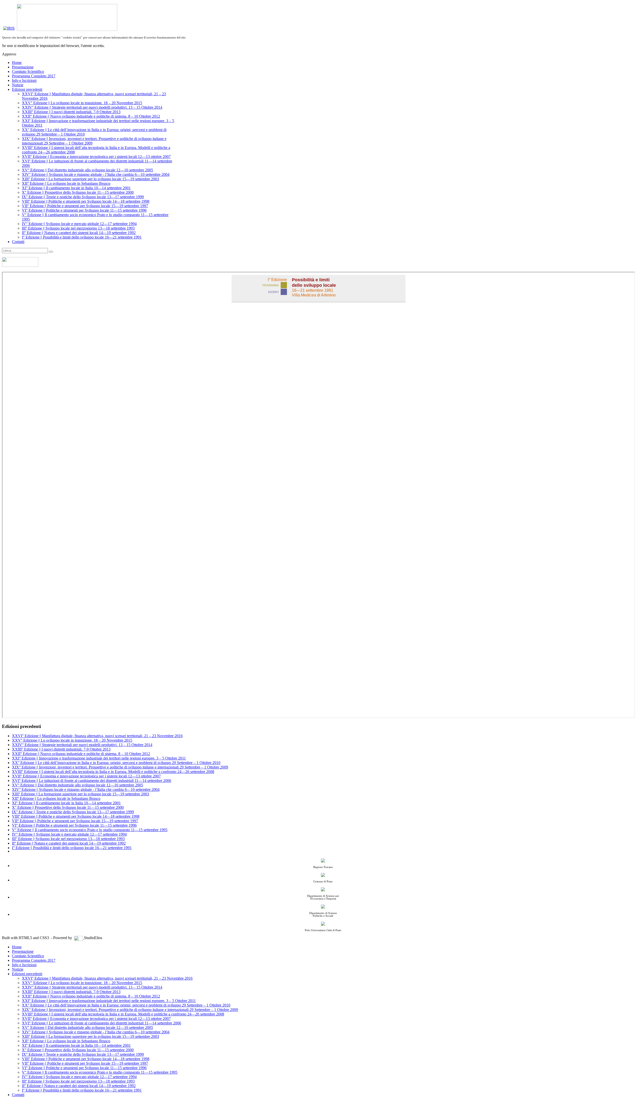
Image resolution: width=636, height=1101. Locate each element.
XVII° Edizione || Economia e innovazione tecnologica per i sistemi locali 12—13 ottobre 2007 (96, 156)
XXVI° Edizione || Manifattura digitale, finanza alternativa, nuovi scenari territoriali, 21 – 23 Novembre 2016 (97, 736)
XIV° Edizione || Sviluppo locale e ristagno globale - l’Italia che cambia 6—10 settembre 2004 (95, 174)
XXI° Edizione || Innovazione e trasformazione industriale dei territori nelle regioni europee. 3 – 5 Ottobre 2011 (99, 758)
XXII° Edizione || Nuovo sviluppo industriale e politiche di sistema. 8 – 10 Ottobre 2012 (91, 116)
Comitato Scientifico (28, 71)
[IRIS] (9, 29)
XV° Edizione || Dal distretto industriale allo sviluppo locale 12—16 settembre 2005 (87, 170)
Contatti (18, 241)
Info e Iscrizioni (24, 80)
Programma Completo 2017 (33, 76)
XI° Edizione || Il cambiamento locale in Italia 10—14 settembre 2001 (76, 188)
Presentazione (23, 67)
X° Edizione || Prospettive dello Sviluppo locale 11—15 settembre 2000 (78, 192)
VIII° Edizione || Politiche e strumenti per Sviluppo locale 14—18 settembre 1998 (85, 201)
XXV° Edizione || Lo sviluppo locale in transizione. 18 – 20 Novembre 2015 (82, 103)
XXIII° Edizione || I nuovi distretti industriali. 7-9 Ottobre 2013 (71, 112)
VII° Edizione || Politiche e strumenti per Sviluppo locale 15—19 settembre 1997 (85, 206)
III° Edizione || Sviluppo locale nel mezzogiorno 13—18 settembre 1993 (78, 228)
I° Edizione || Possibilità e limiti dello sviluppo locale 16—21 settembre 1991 (82, 237)
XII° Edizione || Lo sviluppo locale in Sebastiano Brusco (66, 183)
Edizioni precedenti (27, 89)
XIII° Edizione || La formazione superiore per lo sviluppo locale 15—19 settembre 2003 (90, 179)
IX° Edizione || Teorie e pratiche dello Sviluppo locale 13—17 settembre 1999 (83, 197)
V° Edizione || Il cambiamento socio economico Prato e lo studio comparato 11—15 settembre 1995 (89, 830)
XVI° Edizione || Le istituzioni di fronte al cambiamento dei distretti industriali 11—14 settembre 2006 (91, 780)
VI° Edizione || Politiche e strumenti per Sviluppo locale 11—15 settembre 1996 (84, 210)
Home (17, 62)
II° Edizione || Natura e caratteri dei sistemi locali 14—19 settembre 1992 (79, 233)
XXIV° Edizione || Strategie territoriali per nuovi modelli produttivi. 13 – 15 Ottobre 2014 (92, 107)
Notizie (17, 85)
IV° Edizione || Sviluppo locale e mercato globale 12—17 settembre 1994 (79, 224)
